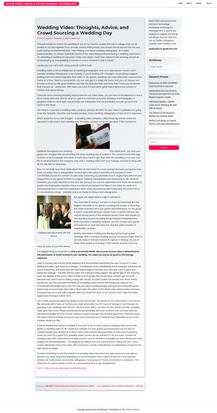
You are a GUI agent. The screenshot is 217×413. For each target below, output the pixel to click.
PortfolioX (113, 409)
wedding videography (78, 368)
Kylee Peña (75, 38)
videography (64, 368)
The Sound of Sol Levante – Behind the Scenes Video (162, 114)
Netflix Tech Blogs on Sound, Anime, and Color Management (164, 122)
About (189, 3)
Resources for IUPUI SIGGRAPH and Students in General (163, 84)
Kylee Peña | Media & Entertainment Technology (41, 3)
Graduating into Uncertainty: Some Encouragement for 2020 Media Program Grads (164, 94)
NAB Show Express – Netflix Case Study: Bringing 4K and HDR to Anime (163, 104)
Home (180, 3)
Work (198, 3)
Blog (209, 3)
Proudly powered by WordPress (92, 409)
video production (52, 368)
